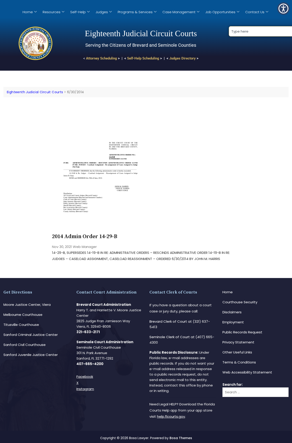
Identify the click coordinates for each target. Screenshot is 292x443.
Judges (102, 12)
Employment (233, 322)
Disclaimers (232, 312)
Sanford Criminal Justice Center (30, 334)
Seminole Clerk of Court (169, 337)
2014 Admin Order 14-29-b (84, 236)
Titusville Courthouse (21, 324)
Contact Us (254, 12)
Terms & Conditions (239, 362)
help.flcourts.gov (171, 416)
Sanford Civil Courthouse (24, 344)
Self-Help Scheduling (143, 58)
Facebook (84, 376)
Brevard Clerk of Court (168, 321)
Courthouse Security (239, 302)
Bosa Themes (180, 438)
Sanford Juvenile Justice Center (30, 354)
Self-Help (78, 12)
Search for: (232, 384)
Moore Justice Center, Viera (27, 304)
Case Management (179, 12)
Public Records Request (242, 332)
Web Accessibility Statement (247, 372)
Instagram (85, 388)
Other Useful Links (237, 352)
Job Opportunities (220, 12)
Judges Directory (182, 58)
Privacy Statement (238, 342)
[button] (283, 8)
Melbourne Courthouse (22, 314)
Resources (51, 12)
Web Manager (85, 246)
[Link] (100, 110)
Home (28, 12)
